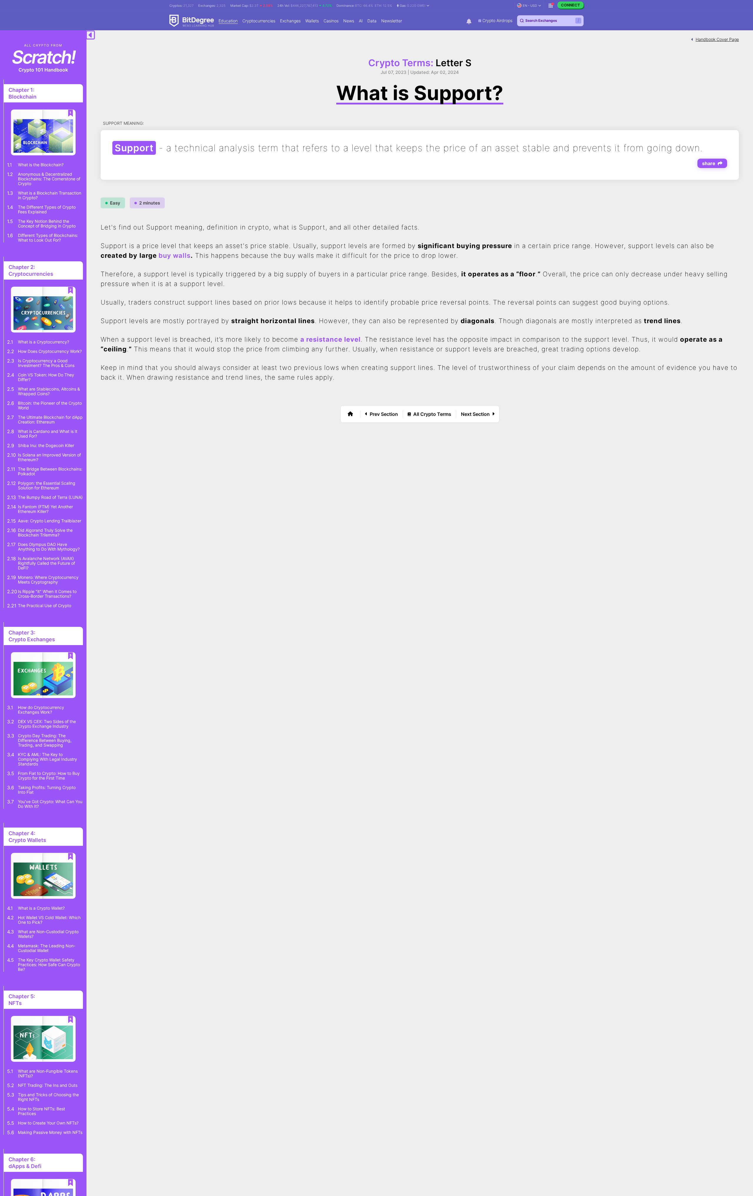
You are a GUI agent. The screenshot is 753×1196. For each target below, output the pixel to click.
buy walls (175, 255)
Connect (570, 5)
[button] (413, 5)
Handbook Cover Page (717, 39)
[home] (350, 414)
